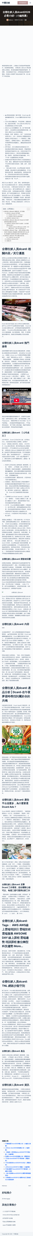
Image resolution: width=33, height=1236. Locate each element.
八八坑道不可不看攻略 (9, 1211)
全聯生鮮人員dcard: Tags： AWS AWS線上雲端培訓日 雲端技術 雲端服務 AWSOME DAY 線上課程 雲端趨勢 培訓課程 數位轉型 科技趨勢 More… (16, 231)
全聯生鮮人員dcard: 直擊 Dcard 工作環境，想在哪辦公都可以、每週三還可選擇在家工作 (19, 227)
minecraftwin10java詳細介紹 (11, 1215)
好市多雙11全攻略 (8, 1218)
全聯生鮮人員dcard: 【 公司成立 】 (16, 214)
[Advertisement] (16, 46)
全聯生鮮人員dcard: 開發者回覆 (15, 216)
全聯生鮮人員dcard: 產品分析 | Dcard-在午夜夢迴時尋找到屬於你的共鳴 (16, 220)
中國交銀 (6, 3)
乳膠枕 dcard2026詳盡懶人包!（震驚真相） (18, 1156)
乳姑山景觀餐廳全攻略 (9, 1221)
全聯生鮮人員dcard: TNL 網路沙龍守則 (14, 235)
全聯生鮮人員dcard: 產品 (14, 237)
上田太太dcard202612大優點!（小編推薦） (18, 1167)
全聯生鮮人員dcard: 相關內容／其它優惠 (14, 211)
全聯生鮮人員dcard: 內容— (13, 218)
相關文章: (9, 240)
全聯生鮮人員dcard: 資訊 (12, 239)
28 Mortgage (6, 1198)
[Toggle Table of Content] (27, 209)
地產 (26, 20)
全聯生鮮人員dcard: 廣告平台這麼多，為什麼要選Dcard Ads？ (17, 224)
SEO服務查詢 (22, 3)
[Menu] (30, 3)
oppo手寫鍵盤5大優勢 (9, 1225)
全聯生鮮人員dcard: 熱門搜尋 (13, 213)
